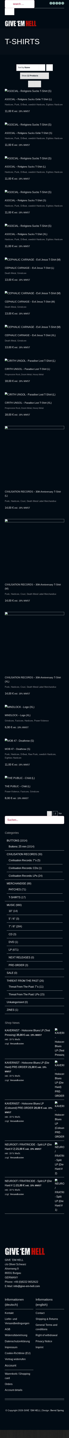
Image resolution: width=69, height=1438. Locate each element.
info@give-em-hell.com (26, 1286)
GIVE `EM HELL (32, 1410)
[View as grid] (31, 84)
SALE (10, 973)
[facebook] (10, 1294)
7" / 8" (12, 926)
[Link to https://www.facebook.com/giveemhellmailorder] (50, 3)
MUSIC (11, 905)
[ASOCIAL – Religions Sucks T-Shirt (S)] (34, 192)
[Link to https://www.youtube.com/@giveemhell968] (56, 3)
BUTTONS (13, 840)
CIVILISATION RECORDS (22, 854)
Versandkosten (17, 1043)
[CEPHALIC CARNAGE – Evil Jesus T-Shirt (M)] (34, 293)
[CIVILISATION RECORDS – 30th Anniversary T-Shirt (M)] (34, 549)
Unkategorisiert (15, 1002)
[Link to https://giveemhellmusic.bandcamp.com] (59, 3)
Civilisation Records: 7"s (23, 860)
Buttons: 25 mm (17, 846)
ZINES (10, 1009)
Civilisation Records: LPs (23, 875)
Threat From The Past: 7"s (24, 986)
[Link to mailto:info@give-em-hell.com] (62, 3)
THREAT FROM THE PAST (23, 980)
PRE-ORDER (16, 965)
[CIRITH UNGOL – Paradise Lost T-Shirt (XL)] (34, 394)
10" (11, 911)
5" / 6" (12, 918)
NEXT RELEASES (19, 957)
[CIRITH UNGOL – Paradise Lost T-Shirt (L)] (34, 361)
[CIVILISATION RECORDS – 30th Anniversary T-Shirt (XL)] (34, 641)
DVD (11, 942)
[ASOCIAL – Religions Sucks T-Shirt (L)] (34, 158)
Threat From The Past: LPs (24, 994)
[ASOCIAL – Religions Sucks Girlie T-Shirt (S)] (34, 124)
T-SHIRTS (15, 897)
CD (11, 934)
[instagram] (5, 1294)
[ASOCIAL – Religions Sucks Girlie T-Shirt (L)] (34, 91)
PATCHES (15, 889)
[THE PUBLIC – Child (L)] (34, 778)
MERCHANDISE (16, 883)
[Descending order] (49, 67)
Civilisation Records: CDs (23, 868)
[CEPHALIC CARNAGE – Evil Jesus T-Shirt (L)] (34, 260)
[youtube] (15, 1294)
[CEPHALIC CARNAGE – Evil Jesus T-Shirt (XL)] (34, 327)
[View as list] (38, 84)
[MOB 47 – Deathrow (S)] (34, 741)
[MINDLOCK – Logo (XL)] (34, 707)
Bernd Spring (57, 1410)
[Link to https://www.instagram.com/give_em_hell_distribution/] (53, 3)
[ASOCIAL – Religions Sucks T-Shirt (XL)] (34, 226)
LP (10, 949)
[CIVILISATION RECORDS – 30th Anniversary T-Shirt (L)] (34, 455)
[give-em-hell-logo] (20, 21)
